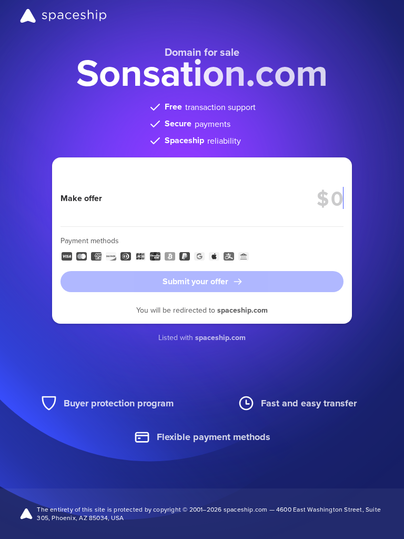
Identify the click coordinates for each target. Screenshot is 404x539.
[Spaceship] (63, 15)
